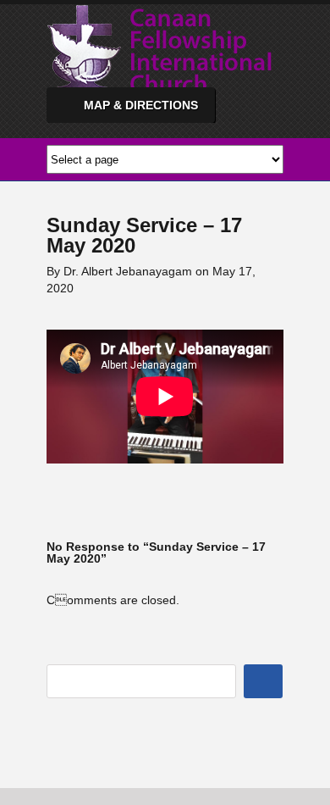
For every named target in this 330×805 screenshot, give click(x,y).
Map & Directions (141, 105)
